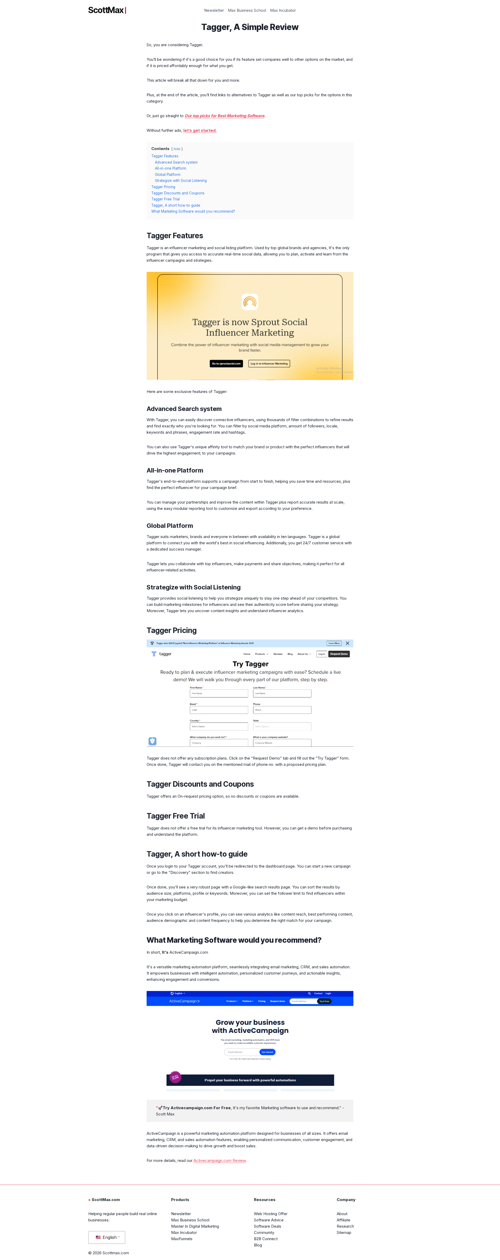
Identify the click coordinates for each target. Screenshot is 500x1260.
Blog (258, 1245)
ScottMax (105, 10)
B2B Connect (266, 1238)
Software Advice (269, 1219)
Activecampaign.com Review (219, 1160)
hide (177, 149)
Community (264, 1232)
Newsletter (214, 10)
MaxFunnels (181, 1238)
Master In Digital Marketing (195, 1226)
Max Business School (247, 10)
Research (345, 1226)
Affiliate (343, 1219)
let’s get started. (200, 130)
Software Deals (267, 1226)
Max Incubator (283, 10)
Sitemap (344, 1232)
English (109, 1237)
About (342, 1213)
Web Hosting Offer (271, 1213)
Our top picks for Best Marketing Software (224, 115)
